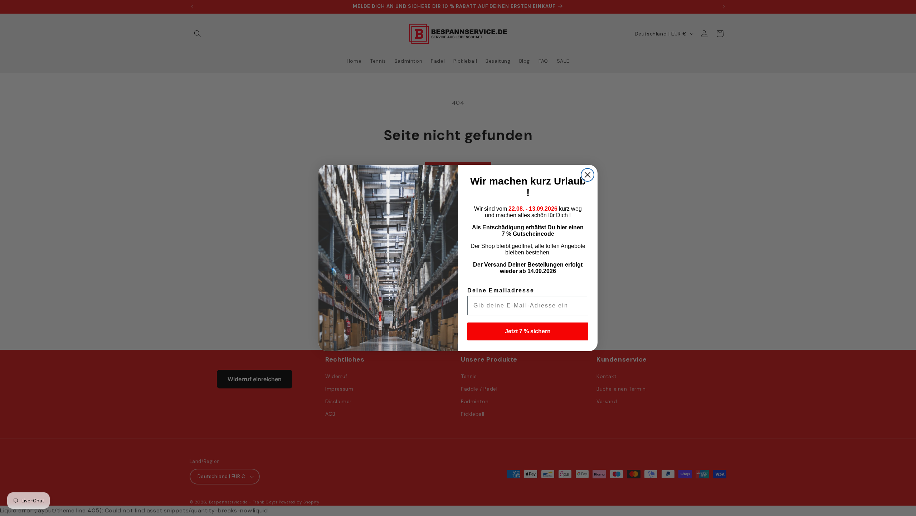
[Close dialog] (587, 174)
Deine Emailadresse (500, 290)
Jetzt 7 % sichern (528, 331)
